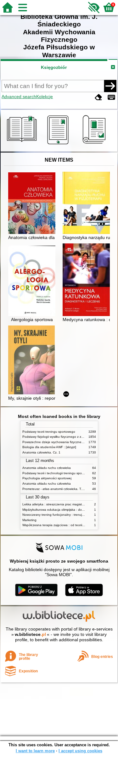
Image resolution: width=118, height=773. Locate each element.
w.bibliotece (30, 634)
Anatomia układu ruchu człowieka (46, 468)
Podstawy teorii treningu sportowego (48, 431)
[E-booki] (59, 144)
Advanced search (19, 96)
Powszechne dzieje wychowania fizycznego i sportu (59, 442)
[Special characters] (111, 97)
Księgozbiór (54, 67)
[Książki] (23, 144)
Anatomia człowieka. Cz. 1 (41, 452)
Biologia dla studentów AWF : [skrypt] (49, 447)
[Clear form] (98, 97)
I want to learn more (35, 750)
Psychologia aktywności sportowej (46, 478)
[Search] (110, 86)
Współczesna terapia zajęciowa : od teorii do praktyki (60, 525)
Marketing (29, 520)
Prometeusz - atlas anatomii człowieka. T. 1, (54, 489)
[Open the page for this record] (33, 203)
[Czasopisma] (95, 144)
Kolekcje (44, 96)
